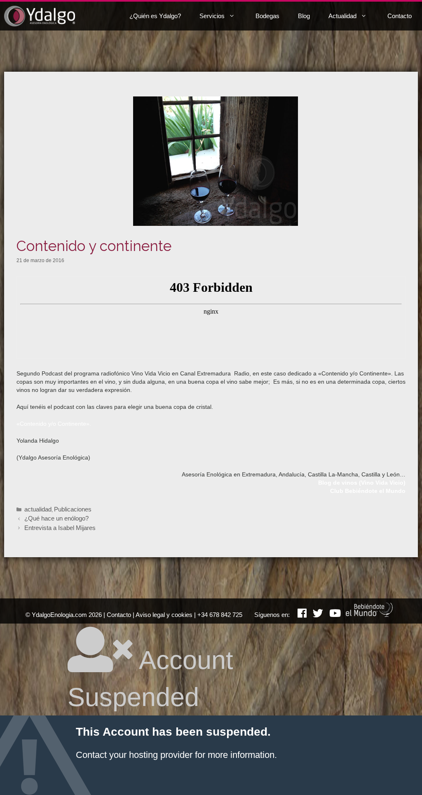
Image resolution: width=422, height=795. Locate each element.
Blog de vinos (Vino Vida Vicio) (362, 482)
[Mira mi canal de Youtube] (332, 614)
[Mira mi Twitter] (315, 614)
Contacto (399, 15)
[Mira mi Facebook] (299, 614)
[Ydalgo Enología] (39, 16)
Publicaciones (72, 509)
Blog (304, 15)
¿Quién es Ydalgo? (155, 15)
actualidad (38, 509)
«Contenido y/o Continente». (53, 423)
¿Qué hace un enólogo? (56, 518)
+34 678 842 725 (219, 614)
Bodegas (267, 15)
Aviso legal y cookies (164, 614)
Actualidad (342, 15)
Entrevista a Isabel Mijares (60, 527)
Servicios (212, 15)
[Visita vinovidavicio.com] (369, 614)
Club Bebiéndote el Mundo (368, 491)
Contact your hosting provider (134, 755)
